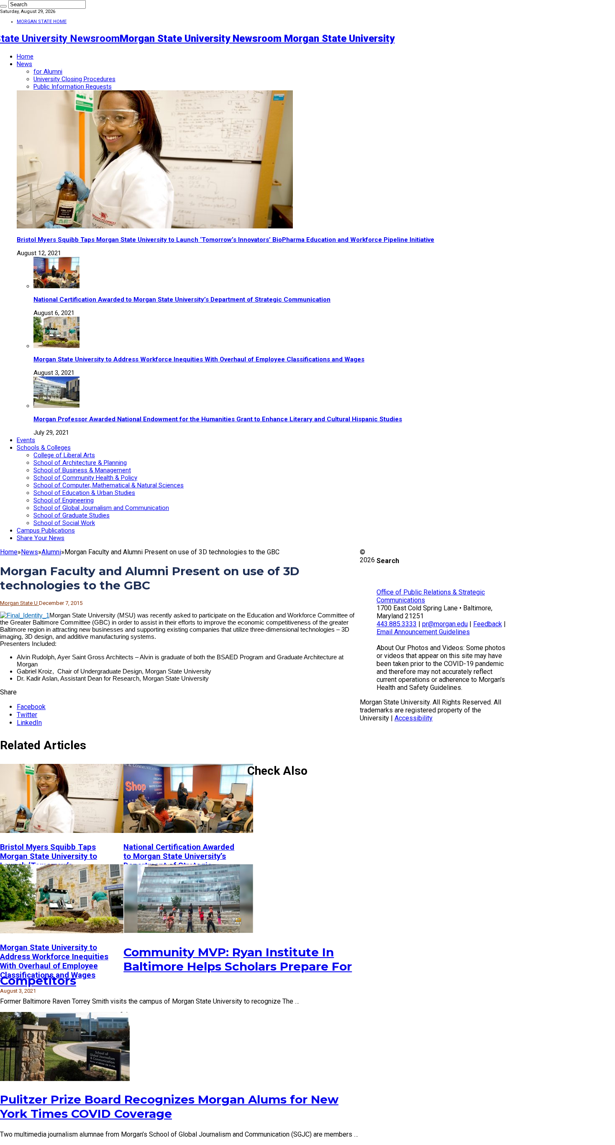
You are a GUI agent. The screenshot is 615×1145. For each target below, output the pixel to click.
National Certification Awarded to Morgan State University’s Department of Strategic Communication (182, 299)
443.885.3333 (397, 624)
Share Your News (40, 538)
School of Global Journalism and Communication (101, 508)
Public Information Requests (72, 86)
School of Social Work (64, 523)
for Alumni (47, 71)
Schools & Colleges (44, 447)
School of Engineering (63, 500)
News (24, 64)
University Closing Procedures (74, 79)
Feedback (487, 624)
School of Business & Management (82, 470)
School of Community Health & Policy (85, 478)
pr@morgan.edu (445, 624)
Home (25, 56)
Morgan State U (19, 603)
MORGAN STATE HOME (42, 21)
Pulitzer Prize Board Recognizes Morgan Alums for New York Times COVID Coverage (169, 1106)
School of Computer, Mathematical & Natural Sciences (108, 485)
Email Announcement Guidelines (423, 632)
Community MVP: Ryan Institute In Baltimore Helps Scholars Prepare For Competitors (176, 966)
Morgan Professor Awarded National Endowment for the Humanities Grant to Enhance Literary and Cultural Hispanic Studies (217, 419)
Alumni (51, 552)
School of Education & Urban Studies (84, 493)
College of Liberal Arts (64, 455)
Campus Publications (46, 530)
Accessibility (414, 718)
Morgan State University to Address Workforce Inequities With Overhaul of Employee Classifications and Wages (198, 359)
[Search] (3, 6)
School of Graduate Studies (71, 515)
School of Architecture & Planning (80, 462)
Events (26, 440)
